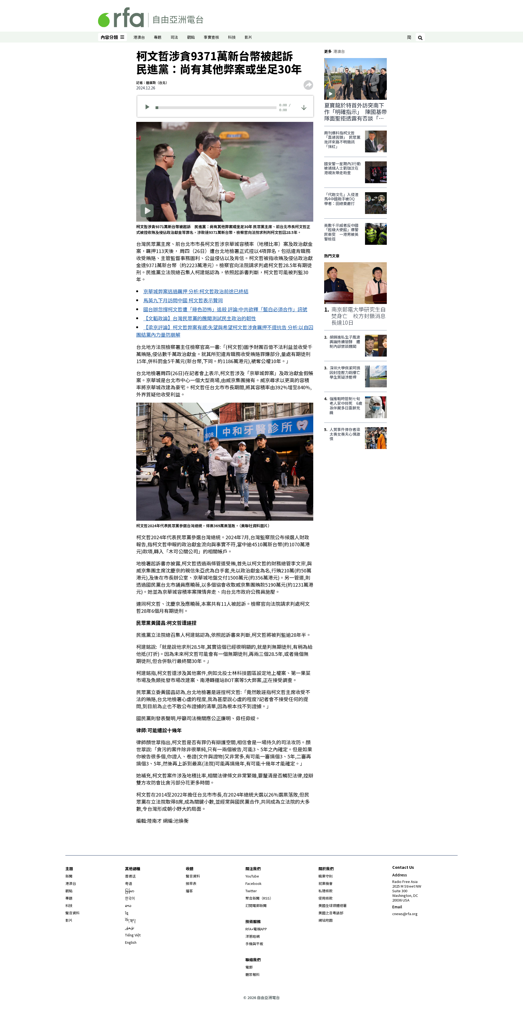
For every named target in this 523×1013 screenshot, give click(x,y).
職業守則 (325, 876)
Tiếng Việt (133, 934)
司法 (174, 37)
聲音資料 (72, 912)
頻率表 (191, 883)
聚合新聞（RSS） (259, 898)
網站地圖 (325, 920)
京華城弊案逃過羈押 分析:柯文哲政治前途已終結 (195, 291)
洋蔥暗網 (252, 936)
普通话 (130, 876)
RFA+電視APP (256, 928)
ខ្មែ (126, 912)
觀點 (191, 37)
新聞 (68, 876)
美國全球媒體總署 (332, 905)
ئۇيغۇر (129, 927)
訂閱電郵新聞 (256, 905)
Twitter (251, 890)
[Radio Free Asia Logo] (150, 16)
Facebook (253, 883)
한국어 (130, 898)
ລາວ (128, 905)
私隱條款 (325, 890)
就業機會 (325, 883)
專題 (158, 37)
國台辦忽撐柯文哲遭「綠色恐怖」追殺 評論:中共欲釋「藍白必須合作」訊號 (225, 309)
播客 (189, 890)
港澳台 (139, 37)
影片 (248, 37)
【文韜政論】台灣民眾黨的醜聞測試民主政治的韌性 (199, 318)
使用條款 (325, 898)
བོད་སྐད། (130, 920)
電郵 (249, 967)
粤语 (128, 883)
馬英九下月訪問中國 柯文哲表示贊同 (183, 300)
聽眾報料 (252, 974)
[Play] (149, 107)
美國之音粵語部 (330, 912)
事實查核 (211, 37)
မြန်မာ (129, 890)
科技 (232, 37)
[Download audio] (304, 106)
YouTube (252, 876)
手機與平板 (254, 943)
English (130, 942)
